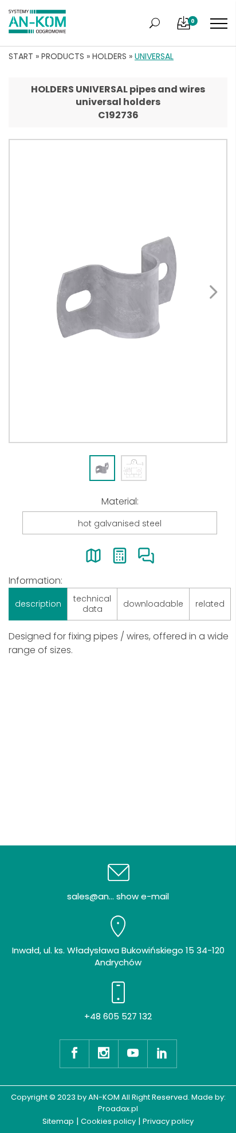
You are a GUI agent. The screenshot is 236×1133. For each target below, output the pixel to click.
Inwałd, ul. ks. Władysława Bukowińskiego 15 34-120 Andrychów (118, 956)
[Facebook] (74, 1053)
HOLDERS (109, 56)
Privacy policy (168, 1121)
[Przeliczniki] (119, 555)
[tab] (102, 468)
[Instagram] (103, 1053)
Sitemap (58, 1121)
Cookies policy (108, 1121)
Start (21, 56)
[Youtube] (132, 1053)
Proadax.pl (118, 1108)
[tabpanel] (118, 291)
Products (62, 56)
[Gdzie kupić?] (93, 555)
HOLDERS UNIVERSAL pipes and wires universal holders (118, 95)
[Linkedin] (162, 1053)
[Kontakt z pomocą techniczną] (146, 555)
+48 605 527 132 (118, 1016)
